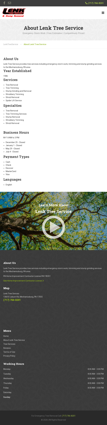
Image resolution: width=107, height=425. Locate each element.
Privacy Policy (9, 356)
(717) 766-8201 (95, 3)
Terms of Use (9, 352)
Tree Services (9, 344)
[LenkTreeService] (14, 12)
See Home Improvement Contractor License (22, 281)
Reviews (7, 348)
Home (6, 336)
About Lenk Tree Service (14, 340)
